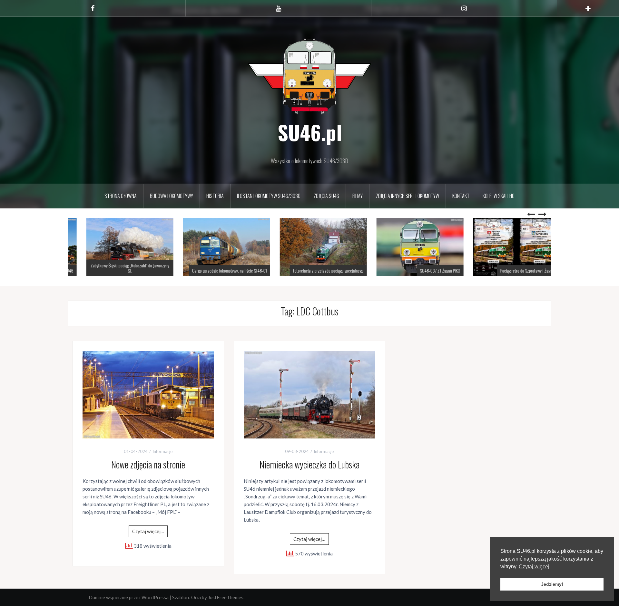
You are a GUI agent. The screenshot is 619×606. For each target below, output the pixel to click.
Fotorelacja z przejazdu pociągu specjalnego (314, 270)
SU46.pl (310, 132)
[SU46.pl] (309, 75)
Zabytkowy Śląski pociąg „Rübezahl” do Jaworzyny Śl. (116, 268)
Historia (215, 196)
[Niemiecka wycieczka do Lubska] (309, 394)
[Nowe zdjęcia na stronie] (148, 394)
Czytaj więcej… (148, 531)
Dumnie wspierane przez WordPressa (129, 597)
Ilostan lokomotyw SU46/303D (268, 196)
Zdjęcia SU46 (326, 196)
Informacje (162, 451)
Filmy (357, 196)
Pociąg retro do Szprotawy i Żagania (514, 270)
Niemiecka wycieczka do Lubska (309, 464)
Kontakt (460, 196)
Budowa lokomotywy (171, 196)
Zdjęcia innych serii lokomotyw (407, 196)
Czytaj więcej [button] (534, 566)
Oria (196, 597)
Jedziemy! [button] (552, 584)
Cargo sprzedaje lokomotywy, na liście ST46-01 (215, 270)
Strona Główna (120, 196)
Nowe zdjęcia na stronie (148, 464)
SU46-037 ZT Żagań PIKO (426, 270)
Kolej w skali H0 (499, 196)
